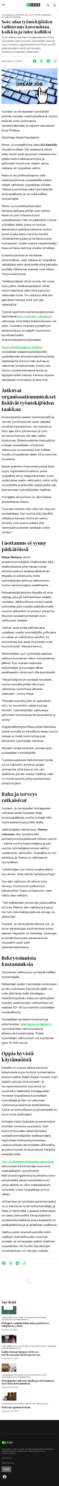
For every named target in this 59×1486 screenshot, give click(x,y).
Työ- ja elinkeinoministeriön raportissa (28, 1162)
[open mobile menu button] (4, 5)
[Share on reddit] (48, 61)
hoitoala (19, 1317)
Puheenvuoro (24, 1377)
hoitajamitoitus (11, 1346)
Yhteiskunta (15, 17)
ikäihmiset (52, 1346)
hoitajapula (8, 15)
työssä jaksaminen (42, 15)
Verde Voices (8, 1463)
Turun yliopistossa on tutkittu (22, 347)
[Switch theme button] (54, 5)
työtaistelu (7, 1319)
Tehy (34, 1404)
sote (31, 15)
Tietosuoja (7, 1458)
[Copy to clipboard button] (54, 61)
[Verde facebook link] (5, 1477)
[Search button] (47, 5)
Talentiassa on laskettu (35, 1024)
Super (28, 1404)
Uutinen (5, 17)
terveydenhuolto (10, 1377)
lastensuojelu (21, 15)
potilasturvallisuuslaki (35, 1317)
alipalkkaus (8, 1375)
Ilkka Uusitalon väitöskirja (34, 316)
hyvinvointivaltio (39, 1346)
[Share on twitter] (41, 61)
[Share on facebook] (35, 61)
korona (5, 1348)
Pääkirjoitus (15, 1348)
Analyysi (24, 1319)
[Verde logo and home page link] (29, 5)
